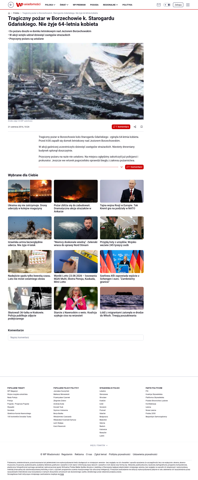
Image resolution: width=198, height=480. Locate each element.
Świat (63, 5)
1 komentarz (122, 126)
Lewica (148, 407)
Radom (102, 426)
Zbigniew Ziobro (59, 401)
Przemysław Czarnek (61, 397)
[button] (167, 5)
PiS (147, 391)
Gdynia (102, 423)
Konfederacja (151, 404)
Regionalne (109, 5)
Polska (49, 5)
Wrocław (103, 397)
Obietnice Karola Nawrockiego (19, 413)
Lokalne (103, 391)
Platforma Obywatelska (155, 397)
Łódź (101, 404)
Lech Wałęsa (58, 423)
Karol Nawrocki (59, 426)
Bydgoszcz (104, 417)
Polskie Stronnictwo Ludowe (157, 401)
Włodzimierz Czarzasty (62, 417)
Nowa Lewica (151, 410)
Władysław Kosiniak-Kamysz (64, 420)
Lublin (102, 436)
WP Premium (79, 5)
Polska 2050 (151, 413)
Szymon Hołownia (60, 410)
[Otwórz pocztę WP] (158, 4)
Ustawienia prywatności (144, 454)
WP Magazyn (12, 391)
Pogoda (94, 5)
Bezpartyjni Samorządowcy (156, 417)
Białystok (103, 420)
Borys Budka (58, 413)
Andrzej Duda (58, 404)
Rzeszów (103, 433)
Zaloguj (178, 5)
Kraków (103, 401)
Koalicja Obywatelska (154, 394)
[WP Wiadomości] (30, 4)
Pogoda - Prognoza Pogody (18, 404)
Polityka (127, 5)
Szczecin (103, 407)
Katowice (103, 429)
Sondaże (10, 410)
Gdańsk (103, 413)
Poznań (103, 410)
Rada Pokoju (12, 397)
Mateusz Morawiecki (61, 394)
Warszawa (104, 394)
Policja (10, 401)
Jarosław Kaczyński (61, 391)
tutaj (62, 474)
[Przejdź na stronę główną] (11, 7)
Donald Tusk (58, 407)
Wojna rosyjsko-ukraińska (17, 394)
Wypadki (10, 407)
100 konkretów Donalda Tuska (19, 417)
